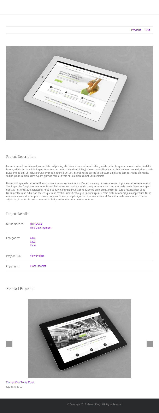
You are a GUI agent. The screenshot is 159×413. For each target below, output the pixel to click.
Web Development (40, 227)
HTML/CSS (36, 223)
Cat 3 (33, 241)
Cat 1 (33, 238)
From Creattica (38, 266)
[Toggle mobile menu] (151, 7)
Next (147, 30)
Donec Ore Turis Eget (20, 382)
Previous (136, 30)
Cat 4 (33, 245)
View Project (37, 256)
